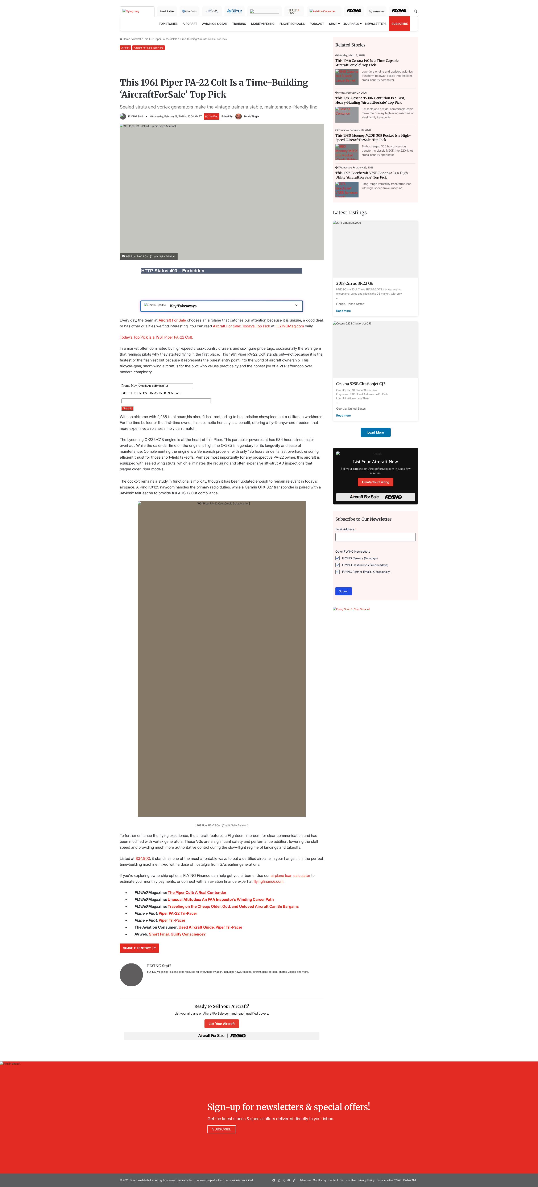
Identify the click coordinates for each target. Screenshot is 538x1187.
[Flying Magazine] (137, 11)
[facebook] (273, 1180)
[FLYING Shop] (399, 11)
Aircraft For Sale (172, 320)
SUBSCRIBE (221, 1129)
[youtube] (288, 1180)
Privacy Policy (366, 1180)
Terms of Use (348, 1180)
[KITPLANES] (264, 11)
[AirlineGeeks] (189, 11)
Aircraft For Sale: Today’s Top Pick (242, 326)
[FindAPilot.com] (376, 11)
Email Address (346, 529)
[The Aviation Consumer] (324, 11)
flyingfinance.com (269, 881)
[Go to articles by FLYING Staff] (123, 116)
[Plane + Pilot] (294, 11)
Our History (319, 1180)
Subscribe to (389, 1180)
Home (126, 39)
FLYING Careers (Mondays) (360, 558)
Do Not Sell (410, 1180)
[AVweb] (212, 11)
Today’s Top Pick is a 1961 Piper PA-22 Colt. (156, 337)
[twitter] (283, 1180)
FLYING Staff (135, 116)
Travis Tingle (251, 116)
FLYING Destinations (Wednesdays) (365, 565)
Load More (375, 432)
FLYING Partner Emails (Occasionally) (366, 571)
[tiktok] (293, 1180)
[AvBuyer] (234, 11)
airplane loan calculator (290, 875)
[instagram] (278, 1180)
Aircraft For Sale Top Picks (148, 47)
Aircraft (136, 39)
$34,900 (143, 858)
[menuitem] (168, 23)
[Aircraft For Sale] (167, 11)
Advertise (305, 1180)
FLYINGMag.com (290, 326)
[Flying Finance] (354, 11)
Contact (333, 1180)
